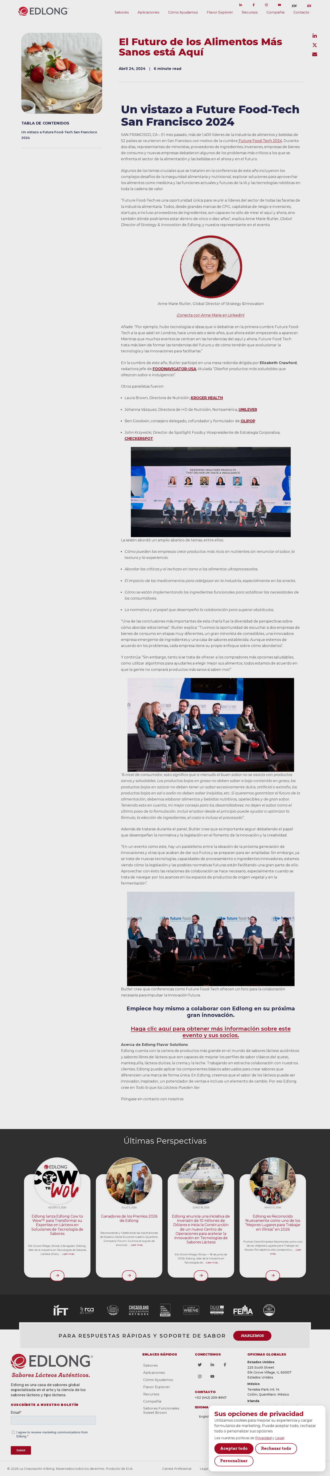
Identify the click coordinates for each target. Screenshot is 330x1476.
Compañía (275, 12)
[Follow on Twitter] (228, 5)
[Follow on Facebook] (254, 5)
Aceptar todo (234, 1448)
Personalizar (234, 1460)
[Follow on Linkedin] (241, 5)
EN (294, 6)
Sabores (122, 12)
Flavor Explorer (220, 12)
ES (309, 6)
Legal (279, 1438)
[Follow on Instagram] (266, 5)
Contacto (301, 12)
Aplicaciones (148, 12)
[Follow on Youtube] (279, 5)
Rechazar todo (276, 1448)
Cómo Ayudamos (183, 12)
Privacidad (263, 1438)
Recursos (249, 12)
